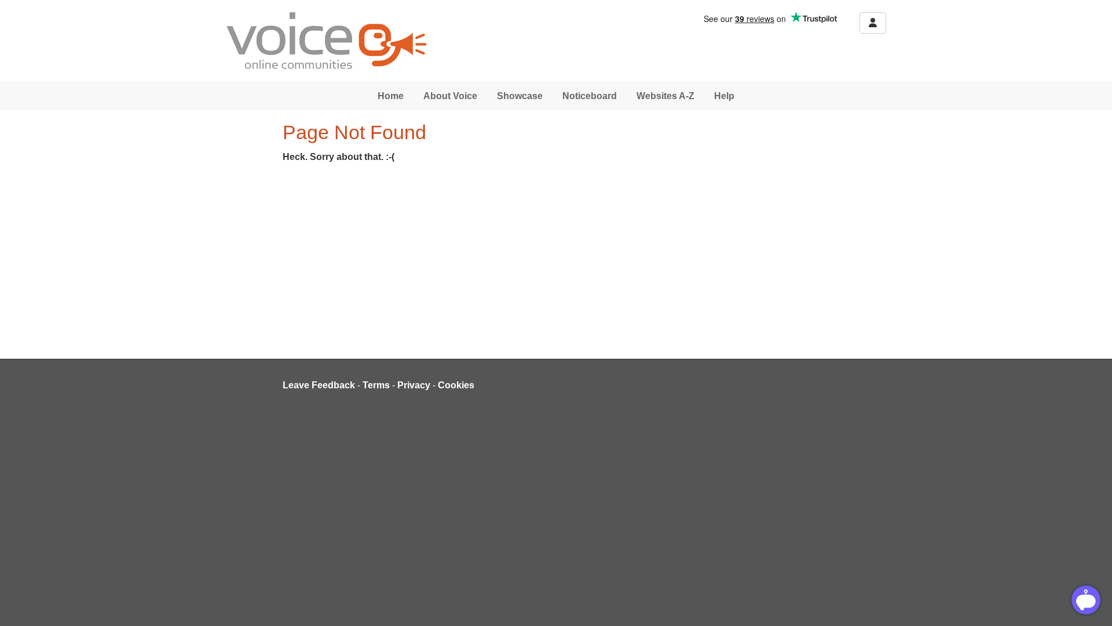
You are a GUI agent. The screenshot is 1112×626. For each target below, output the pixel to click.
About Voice (450, 96)
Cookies (456, 385)
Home (391, 96)
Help (724, 96)
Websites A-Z (665, 96)
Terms (376, 385)
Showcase (520, 96)
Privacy (413, 385)
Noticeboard (589, 96)
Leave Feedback (319, 385)
